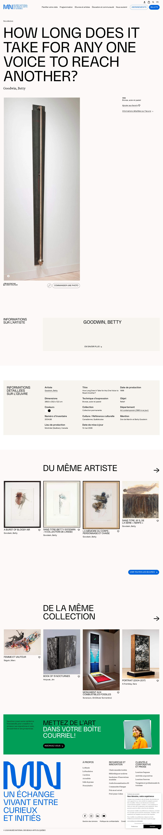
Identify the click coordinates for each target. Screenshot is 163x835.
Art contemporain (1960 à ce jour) (134, 410)
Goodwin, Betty (51, 390)
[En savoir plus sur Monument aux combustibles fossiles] (101, 659)
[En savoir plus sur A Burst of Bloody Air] (22, 504)
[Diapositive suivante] (156, 470)
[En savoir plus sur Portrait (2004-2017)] (140, 654)
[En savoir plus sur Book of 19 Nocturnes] (61, 651)
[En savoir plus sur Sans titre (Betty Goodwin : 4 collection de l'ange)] (61, 504)
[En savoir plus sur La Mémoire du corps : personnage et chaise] (101, 505)
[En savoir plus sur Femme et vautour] (22, 642)
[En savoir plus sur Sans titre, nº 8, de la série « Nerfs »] (140, 500)
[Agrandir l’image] (49, 285)
